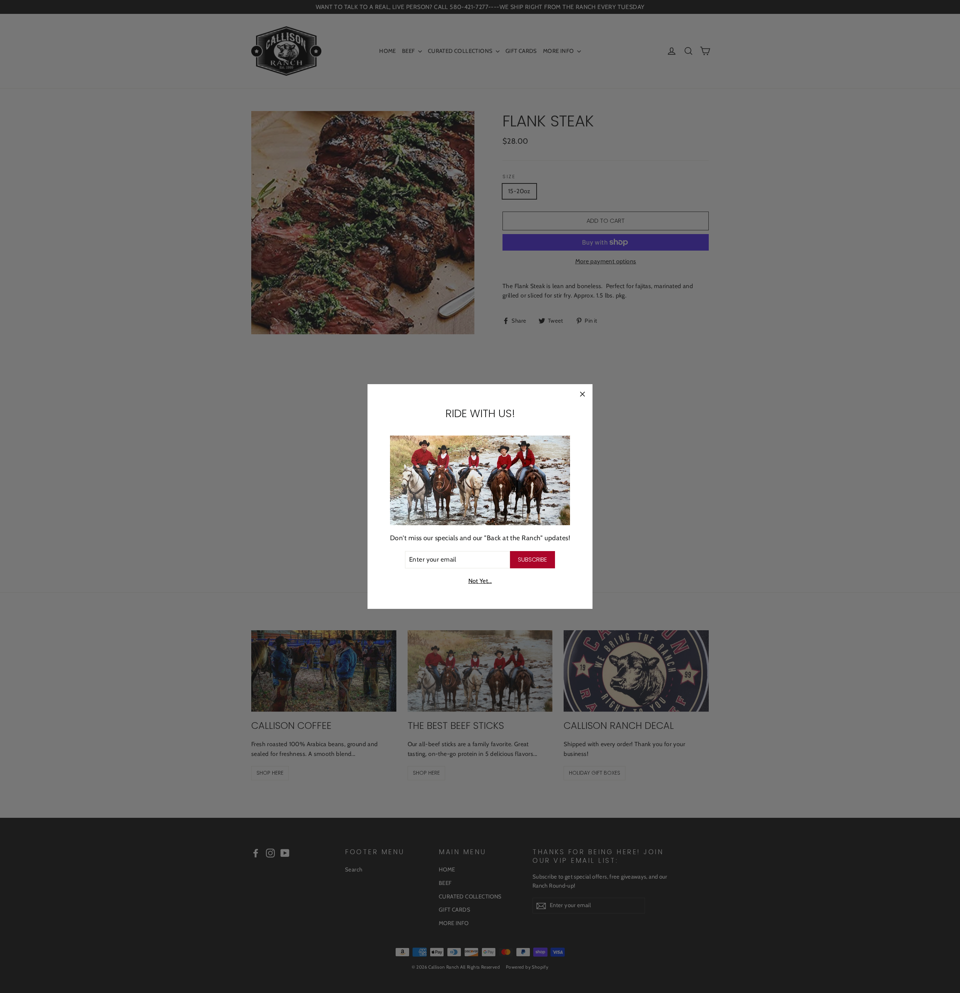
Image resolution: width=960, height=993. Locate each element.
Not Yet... (480, 580)
